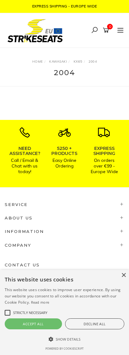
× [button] (123, 275)
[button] (64, 339)
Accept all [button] (33, 324)
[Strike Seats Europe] (37, 29)
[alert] (64, 312)
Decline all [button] (95, 324)
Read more (40, 302)
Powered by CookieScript (64, 349)
